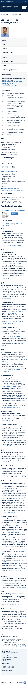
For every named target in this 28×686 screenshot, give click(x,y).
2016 (17, 223)
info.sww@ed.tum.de (7, 670)
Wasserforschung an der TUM (9, 673)
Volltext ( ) (16, 245)
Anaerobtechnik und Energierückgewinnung (9, 84)
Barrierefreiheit (20, 682)
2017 (12, 223)
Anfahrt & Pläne (5, 663)
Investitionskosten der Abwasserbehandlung (13, 190)
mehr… (4, 245)
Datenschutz (3, 682)
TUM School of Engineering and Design (9, 7)
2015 (22, 223)
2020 (2, 223)
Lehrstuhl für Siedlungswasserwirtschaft (9, 6)
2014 (2, 225)
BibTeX (9, 245)
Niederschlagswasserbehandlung (12, 81)
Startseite (3, 14)
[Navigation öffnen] (25, 1)
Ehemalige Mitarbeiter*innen (15, 14)
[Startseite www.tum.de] (24, 7)
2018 (7, 223)
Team (7, 14)
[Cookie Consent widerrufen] (24, 682)
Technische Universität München (8, 9)
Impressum (11, 682)
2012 (7, 225)
